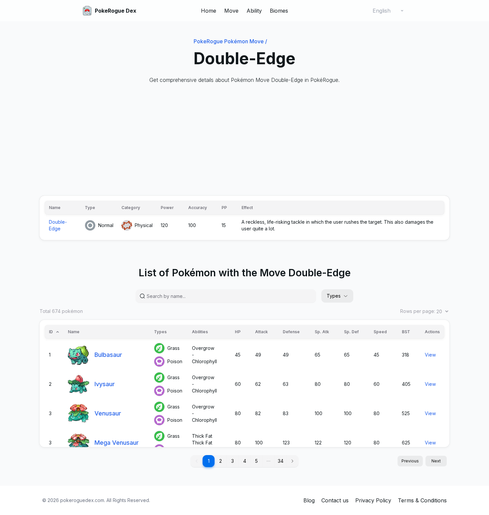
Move (231, 10)
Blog (309, 500)
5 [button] (256, 461)
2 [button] (220, 461)
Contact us (335, 500)
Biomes (279, 10)
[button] (268, 461)
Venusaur (107, 413)
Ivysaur (104, 384)
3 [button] (232, 461)
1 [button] (209, 461)
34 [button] (280, 461)
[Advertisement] (239, 139)
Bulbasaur (108, 354)
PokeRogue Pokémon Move (230, 41)
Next (436, 460)
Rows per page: (417, 311)
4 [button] (244, 461)
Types (334, 296)
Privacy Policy (373, 500)
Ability (254, 10)
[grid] (244, 218)
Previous (410, 460)
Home (208, 10)
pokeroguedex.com (82, 500)
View (430, 355)
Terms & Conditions (422, 500)
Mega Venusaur (116, 442)
